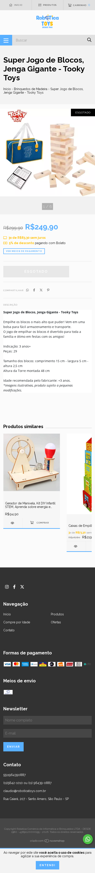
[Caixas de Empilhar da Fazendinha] (76, 546)
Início (7, 89)
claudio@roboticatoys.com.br (24, 791)
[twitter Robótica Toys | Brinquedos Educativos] (22, 587)
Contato (9, 630)
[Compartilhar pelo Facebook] (34, 290)
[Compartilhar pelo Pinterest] (48, 290)
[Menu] (6, 40)
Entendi (47, 865)
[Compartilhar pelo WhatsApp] (27, 290)
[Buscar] (89, 40)
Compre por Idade (16, 622)
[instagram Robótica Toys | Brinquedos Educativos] (6, 587)
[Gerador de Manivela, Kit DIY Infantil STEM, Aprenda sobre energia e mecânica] (12, 523)
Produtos (57, 614)
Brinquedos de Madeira (30, 89)
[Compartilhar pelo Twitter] (41, 290)
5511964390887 (14, 775)
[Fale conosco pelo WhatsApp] (88, 839)
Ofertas (56, 622)
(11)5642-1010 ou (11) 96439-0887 (27, 783)
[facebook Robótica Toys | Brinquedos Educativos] (14, 587)
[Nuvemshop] (47, 841)
